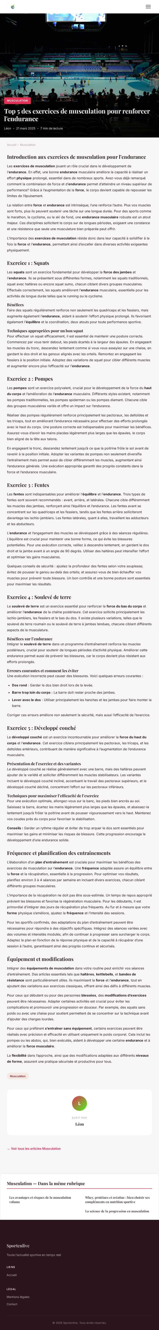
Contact (12, 1304)
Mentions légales (18, 1297)
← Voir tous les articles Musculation (34, 1149)
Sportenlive (18, 1245)
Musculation (17, 100)
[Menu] (148, 6)
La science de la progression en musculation (117, 1211)
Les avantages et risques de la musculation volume (40, 1199)
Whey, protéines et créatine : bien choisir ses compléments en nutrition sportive (117, 1199)
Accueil (11, 144)
